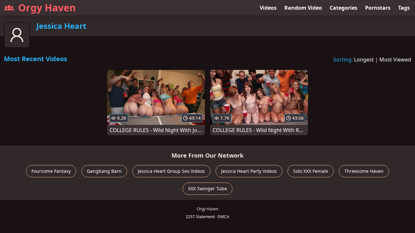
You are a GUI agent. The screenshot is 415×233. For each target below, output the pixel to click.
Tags (404, 7)
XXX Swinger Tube (207, 188)
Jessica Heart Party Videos (249, 171)
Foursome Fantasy (51, 171)
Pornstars (377, 7)
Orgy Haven (47, 7)
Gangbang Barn (104, 171)
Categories (343, 7)
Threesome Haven (364, 171)
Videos (268, 7)
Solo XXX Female (310, 171)
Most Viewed (395, 59)
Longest (364, 59)
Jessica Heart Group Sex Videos (171, 171)
